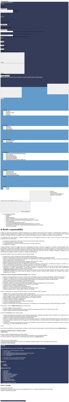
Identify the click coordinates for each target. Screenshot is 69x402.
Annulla (2, 75)
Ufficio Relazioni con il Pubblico (10, 374)
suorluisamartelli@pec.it (16, 354)
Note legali (5, 371)
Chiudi (2, 41)
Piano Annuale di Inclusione (57, 193)
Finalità (7, 216)
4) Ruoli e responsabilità (11, 226)
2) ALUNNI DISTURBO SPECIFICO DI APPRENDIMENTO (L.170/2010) (23, 223)
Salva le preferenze (11, 342)
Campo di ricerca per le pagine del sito (9, 200)
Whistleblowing (6, 378)
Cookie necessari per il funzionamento (9, 340)
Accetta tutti (21, 330)
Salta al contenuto (4, 1)
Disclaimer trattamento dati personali (8, 390)
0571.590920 (8, 351)
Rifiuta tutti (11, 330)
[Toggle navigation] (11, 92)
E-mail (14, 31)
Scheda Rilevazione (10, 217)
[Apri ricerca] (57, 89)
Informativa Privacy (7, 373)
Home (52, 191)
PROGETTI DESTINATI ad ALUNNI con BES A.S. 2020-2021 (20, 218)
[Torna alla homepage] (34, 80)
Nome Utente (16, 10)
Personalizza (3, 330)
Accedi (2, 3)
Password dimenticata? (5, 14)
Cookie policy (6, 370)
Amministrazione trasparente (9, 380)
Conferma (7, 75)
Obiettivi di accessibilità (8, 376)
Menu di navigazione (25, 211)
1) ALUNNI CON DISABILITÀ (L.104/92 (15, 222)
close (2, 98)
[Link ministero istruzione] (6, 2)
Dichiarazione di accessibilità (9, 375)
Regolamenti (54, 192)
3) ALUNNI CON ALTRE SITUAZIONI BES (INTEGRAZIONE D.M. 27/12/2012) (24, 224)
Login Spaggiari (35, 34)
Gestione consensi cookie (8, 379)
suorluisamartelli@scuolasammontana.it (20, 353)
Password (15, 11)
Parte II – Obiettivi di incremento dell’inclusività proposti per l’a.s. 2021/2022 (22, 220)
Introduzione (8, 215)
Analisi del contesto (10, 221)
